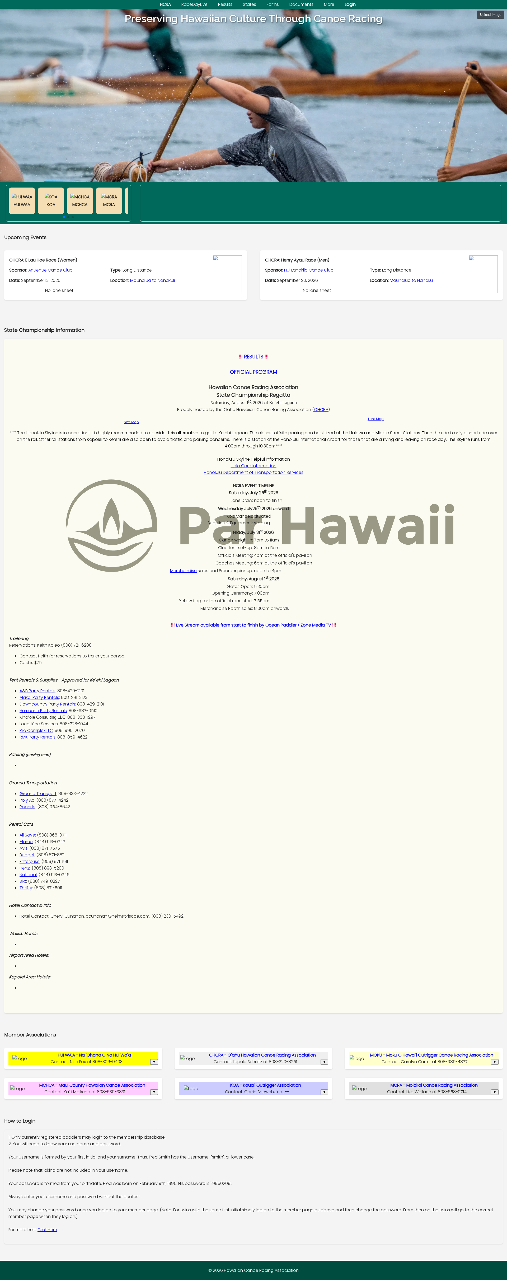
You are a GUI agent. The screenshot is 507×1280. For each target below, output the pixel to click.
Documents (301, 4)
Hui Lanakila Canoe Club (309, 270)
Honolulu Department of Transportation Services (253, 472)
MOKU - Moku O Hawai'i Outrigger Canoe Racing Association (431, 1055)
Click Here (47, 1230)
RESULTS (253, 356)
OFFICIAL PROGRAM (253, 372)
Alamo (26, 842)
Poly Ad (27, 800)
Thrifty (26, 888)
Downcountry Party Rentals (47, 704)
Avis (23, 848)
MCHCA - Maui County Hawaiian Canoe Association (92, 1085)
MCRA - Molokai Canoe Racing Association (434, 1085)
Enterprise (30, 861)
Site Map (131, 422)
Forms (273, 4)
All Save (27, 835)
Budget (27, 855)
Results (225, 4)
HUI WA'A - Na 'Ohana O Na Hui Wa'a (94, 1055)
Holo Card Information (253, 466)
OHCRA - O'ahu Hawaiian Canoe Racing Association (262, 1055)
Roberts (27, 807)
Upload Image (490, 15)
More (329, 4)
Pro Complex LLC (36, 730)
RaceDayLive (194, 4)
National (28, 875)
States (249, 4)
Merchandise (183, 571)
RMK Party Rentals (37, 737)
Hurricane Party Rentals (43, 711)
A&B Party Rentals (37, 691)
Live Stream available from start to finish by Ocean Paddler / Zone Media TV (253, 625)
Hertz (25, 868)
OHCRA (321, 410)
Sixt (23, 881)
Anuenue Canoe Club (50, 270)
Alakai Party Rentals (39, 697)
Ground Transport (38, 794)
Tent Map (376, 419)
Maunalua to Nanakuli (152, 280)
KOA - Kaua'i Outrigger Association (265, 1085)
